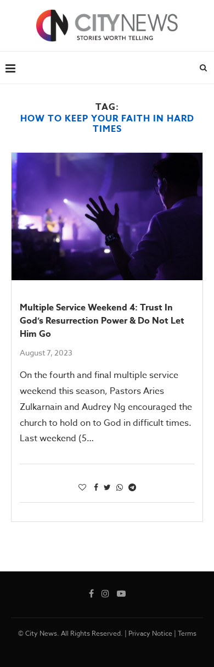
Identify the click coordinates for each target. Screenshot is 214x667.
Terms (187, 633)
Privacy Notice (150, 633)
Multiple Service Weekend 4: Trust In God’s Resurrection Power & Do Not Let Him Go (102, 321)
